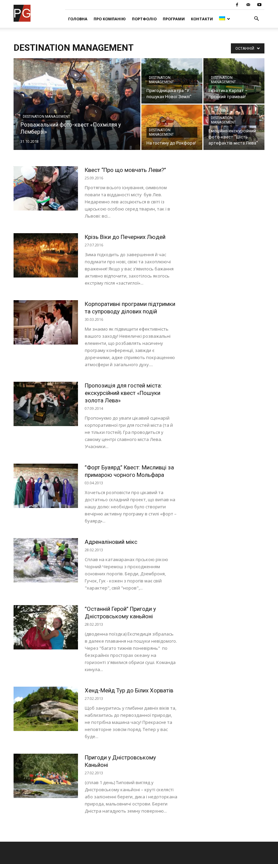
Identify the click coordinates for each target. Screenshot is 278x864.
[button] (256, 19)
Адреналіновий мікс (111, 541)
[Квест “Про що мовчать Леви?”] (46, 188)
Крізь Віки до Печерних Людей (125, 237)
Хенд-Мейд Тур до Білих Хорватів (129, 690)
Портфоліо (144, 18)
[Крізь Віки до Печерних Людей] (46, 255)
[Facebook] (237, 4)
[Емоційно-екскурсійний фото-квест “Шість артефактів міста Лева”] (233, 127)
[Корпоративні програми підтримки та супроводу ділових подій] (46, 322)
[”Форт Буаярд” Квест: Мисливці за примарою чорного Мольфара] (46, 486)
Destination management (46, 116)
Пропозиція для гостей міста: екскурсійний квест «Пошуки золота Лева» (123, 393)
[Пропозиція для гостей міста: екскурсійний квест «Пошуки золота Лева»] (46, 404)
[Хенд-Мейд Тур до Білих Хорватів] (46, 709)
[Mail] (248, 4)
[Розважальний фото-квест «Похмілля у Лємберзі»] (77, 113)
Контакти (202, 18)
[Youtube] (259, 4)
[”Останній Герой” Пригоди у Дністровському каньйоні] (46, 627)
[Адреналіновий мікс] (46, 560)
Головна (77, 18)
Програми (174, 18)
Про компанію (110, 18)
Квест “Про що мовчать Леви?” (125, 170)
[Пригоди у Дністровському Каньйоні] (46, 776)
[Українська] (224, 19)
